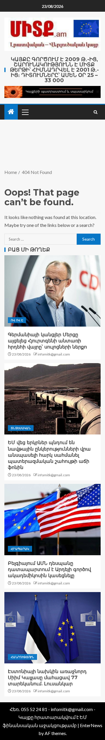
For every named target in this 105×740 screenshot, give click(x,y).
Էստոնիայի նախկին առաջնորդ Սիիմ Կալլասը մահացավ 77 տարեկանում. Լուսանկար (47, 678)
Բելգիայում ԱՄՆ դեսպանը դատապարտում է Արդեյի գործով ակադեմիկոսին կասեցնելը (49, 569)
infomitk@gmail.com (54, 354)
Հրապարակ (20, 549)
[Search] (95, 112)
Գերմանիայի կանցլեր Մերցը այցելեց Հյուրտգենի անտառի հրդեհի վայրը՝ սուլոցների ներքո (47, 341)
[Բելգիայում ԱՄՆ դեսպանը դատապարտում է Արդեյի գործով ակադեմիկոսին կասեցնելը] (52, 519)
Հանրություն (22, 657)
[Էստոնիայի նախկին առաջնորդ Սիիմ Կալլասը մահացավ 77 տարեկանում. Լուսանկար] (52, 627)
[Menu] (25, 112)
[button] (25, 112)
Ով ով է (17, 320)
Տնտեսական (21, 428)
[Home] (11, 112)
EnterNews (91, 725)
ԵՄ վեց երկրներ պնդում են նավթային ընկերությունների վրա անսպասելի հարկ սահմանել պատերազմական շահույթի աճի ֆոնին (49, 455)
